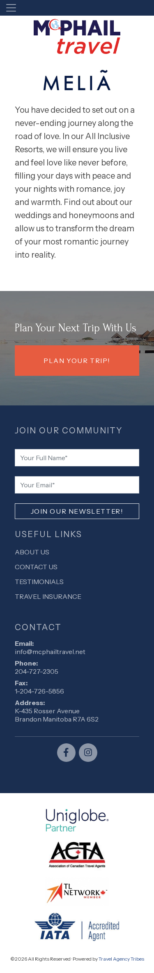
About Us (32, 552)
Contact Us (36, 567)
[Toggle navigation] (11, 8)
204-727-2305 (36, 671)
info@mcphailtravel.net (50, 651)
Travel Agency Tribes (121, 959)
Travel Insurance (48, 596)
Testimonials (39, 581)
